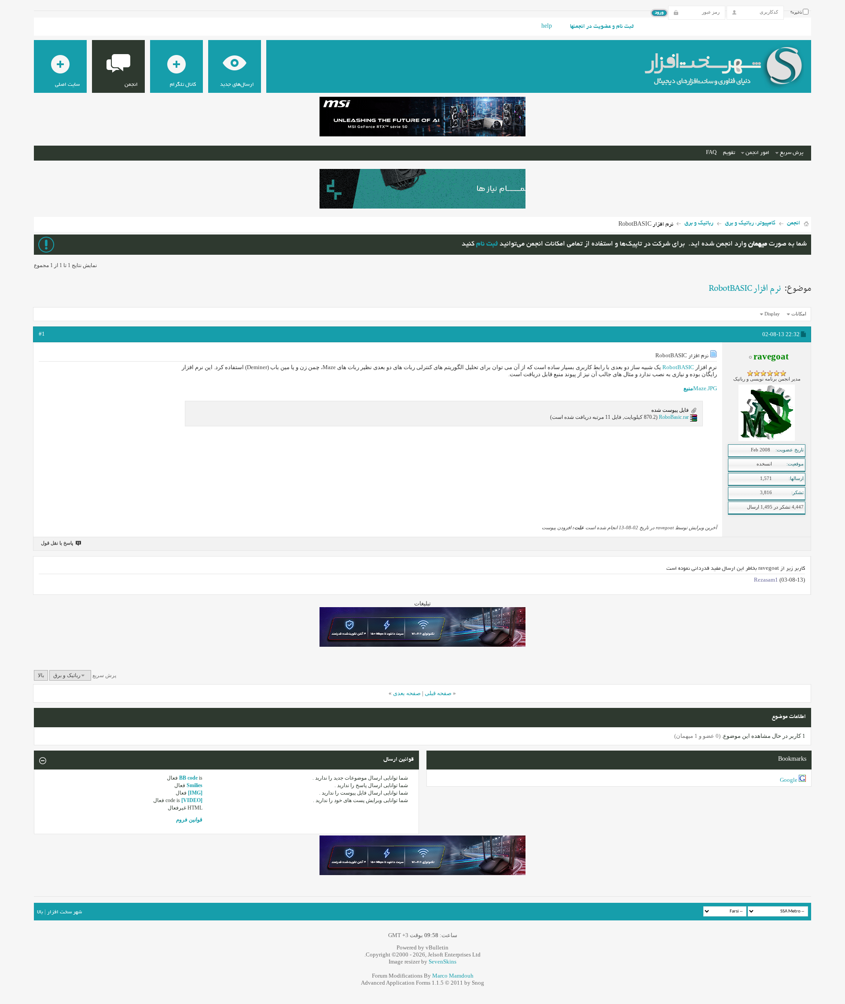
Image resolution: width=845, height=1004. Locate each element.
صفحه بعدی (407, 693)
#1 (42, 333)
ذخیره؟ (796, 13)
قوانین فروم (189, 820)
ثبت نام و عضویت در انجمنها (602, 27)
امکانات (798, 313)
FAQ (711, 153)
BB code (188, 778)
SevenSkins (442, 961)
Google (788, 780)
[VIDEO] (191, 800)
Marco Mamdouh (453, 975)
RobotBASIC (678, 367)
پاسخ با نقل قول (57, 543)
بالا (41, 675)
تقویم (729, 153)
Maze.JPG (705, 388)
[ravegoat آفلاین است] (766, 439)
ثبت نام (487, 244)
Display (772, 313)
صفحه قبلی (438, 693)
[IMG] (195, 793)
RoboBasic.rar (674, 417)
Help (546, 27)
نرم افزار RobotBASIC (745, 288)
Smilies (194, 785)
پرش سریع (791, 153)
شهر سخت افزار (64, 912)
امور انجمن (757, 153)
